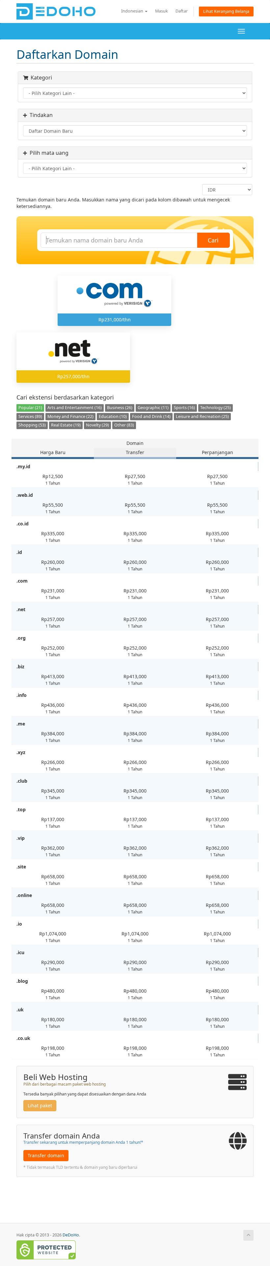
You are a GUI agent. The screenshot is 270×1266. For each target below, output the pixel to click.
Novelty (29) (97, 425)
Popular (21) (30, 407)
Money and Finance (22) (70, 416)
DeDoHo (71, 1235)
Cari (213, 240)
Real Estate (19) (66, 425)
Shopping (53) (32, 425)
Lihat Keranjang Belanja (226, 11)
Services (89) (30, 416)
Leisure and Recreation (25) (202, 416)
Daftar (182, 11)
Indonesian (132, 11)
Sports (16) (184, 407)
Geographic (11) (153, 407)
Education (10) (113, 416)
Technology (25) (215, 407)
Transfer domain (46, 1155)
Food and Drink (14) (151, 416)
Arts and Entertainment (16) (74, 407)
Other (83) (124, 425)
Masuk (161, 11)
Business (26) (119, 407)
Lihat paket (40, 1105)
